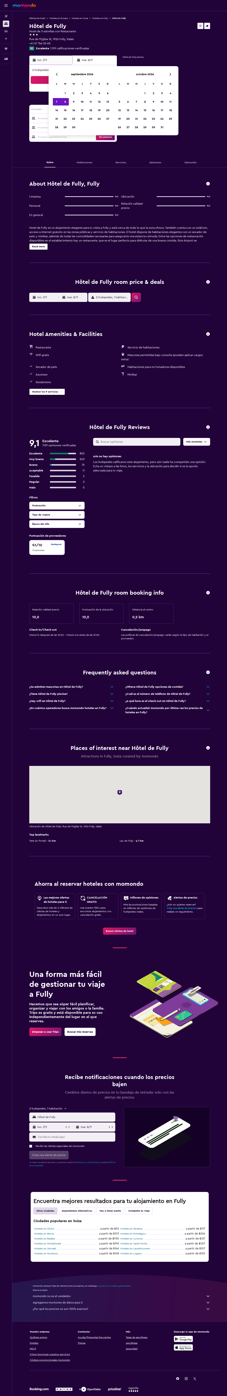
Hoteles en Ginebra (131, 1229)
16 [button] (73, 110)
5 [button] (99, 93)
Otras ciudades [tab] (45, 1211)
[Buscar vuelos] (6, 16)
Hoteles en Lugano (131, 1253)
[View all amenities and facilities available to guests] (208, 334)
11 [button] (91, 101)
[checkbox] (47, 547)
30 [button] (73, 127)
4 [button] (91, 93)
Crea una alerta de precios (182, 908)
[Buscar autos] (6, 31)
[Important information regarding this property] (208, 593)
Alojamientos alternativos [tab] (77, 1211)
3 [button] (82, 93)
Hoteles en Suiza (80, 18)
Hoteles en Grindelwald (47, 1243)
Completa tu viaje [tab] (139, 1211)
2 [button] (73, 93)
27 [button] (107, 118)
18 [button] (90, 110)
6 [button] (108, 93)
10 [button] (82, 101)
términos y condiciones (86, 1162)
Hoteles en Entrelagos (132, 1234)
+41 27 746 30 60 (40, 43)
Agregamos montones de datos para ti (58, 1302)
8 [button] (65, 101)
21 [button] (56, 118)
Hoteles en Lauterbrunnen (135, 1248)
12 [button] (99, 101)
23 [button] (73, 118)
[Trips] (6, 48)
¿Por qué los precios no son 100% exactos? (60, 1309)
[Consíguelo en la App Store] (183, 1347)
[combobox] (75, 1117)
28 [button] (56, 127)
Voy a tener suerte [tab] (110, 1211)
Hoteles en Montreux (46, 1253)
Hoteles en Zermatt (45, 1248)
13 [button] (107, 101)
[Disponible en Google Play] (183, 1339)
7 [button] (56, 101)
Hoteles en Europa (58, 18)
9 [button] (73, 101)
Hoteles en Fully (100, 18)
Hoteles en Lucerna (131, 1239)
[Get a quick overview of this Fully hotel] (208, 184)
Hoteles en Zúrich (44, 1229)
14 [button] (56, 110)
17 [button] (82, 110)
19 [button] (99, 110)
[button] (6, 5)
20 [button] (107, 110)
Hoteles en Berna (44, 1234)
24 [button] (82, 118)
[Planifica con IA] (6, 38)
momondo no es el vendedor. (52, 1296)
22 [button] (65, 118)
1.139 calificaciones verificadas (69, 48)
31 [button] (162, 127)
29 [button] (65, 127)
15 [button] (65, 110)
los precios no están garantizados (114, 1286)
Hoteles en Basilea (44, 1239)
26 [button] (99, 118)
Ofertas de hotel (37, 18)
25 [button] (90, 118)
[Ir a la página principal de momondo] (24, 5)
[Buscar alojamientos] (6, 23)
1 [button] (65, 93)
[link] (119, 931)
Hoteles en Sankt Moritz (133, 1243)
